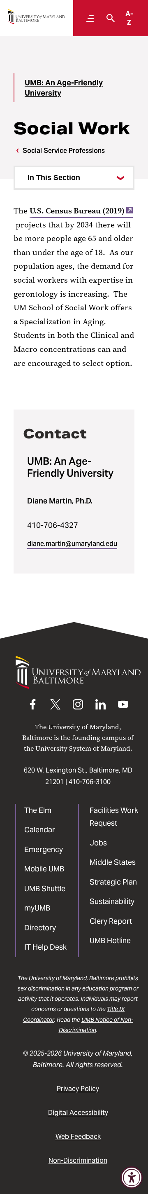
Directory (40, 927)
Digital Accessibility (78, 1112)
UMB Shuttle (44, 888)
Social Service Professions (64, 150)
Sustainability (112, 901)
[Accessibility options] (131, 1177)
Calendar (39, 829)
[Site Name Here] (36, 16)
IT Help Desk (45, 947)
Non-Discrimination (78, 1160)
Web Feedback (78, 1136)
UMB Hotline (110, 940)
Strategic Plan (113, 882)
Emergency (43, 849)
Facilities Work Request (114, 816)
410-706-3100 (90, 781)
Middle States (113, 862)
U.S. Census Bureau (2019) (77, 211)
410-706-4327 (52, 525)
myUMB (37, 908)
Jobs (98, 843)
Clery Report (111, 921)
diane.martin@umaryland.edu (72, 543)
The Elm (37, 810)
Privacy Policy (78, 1088)
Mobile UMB (44, 868)
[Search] (108, 18)
